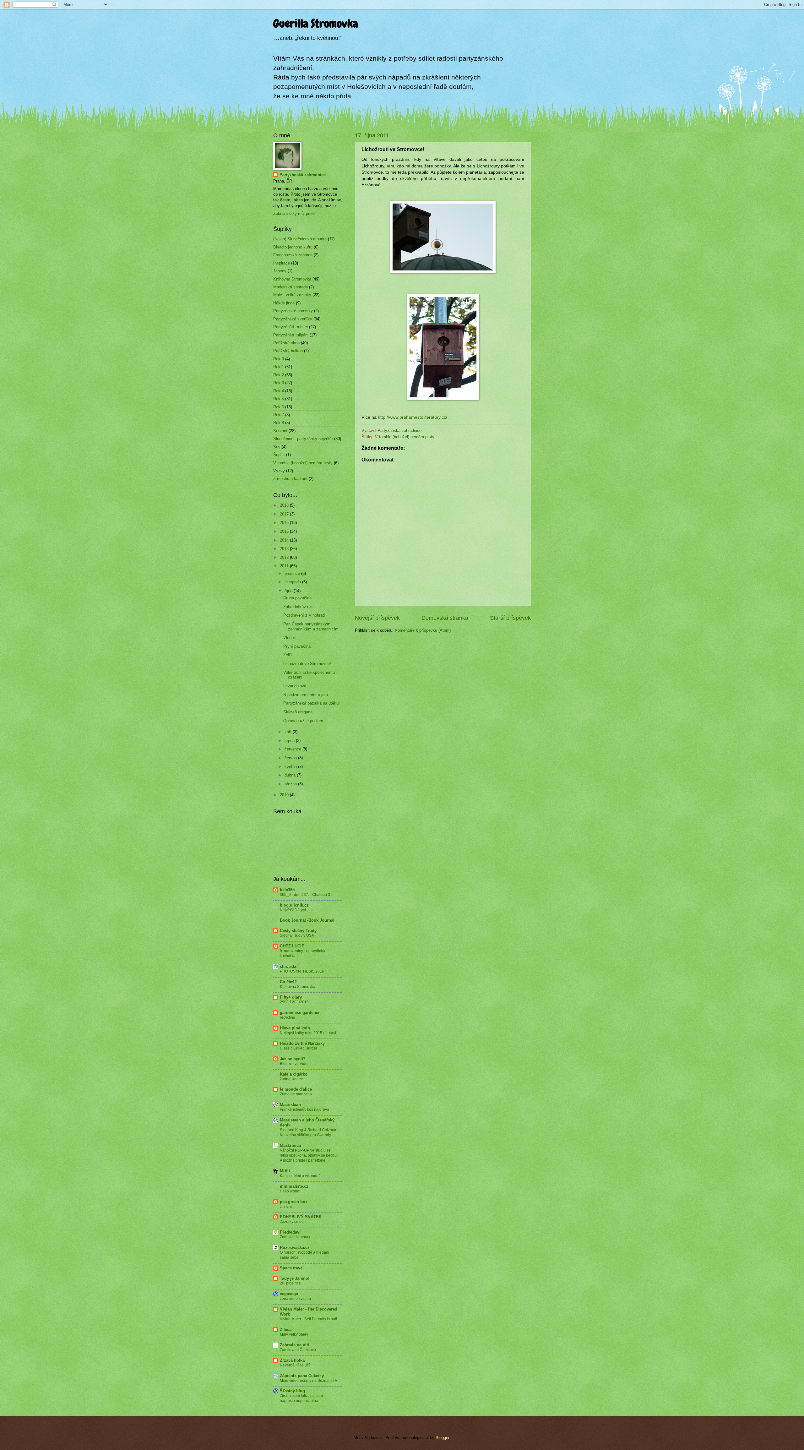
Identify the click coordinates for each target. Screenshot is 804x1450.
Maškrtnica (290, 1145)
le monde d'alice (296, 1089)
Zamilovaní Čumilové (298, 1350)
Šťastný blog (292, 1390)
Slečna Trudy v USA (297, 935)
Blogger (442, 1437)
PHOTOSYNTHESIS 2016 (302, 971)
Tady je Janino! (294, 1278)
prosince (293, 573)
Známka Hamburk (295, 1237)
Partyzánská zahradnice (303, 174)
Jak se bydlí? (293, 1058)
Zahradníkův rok (298, 606)
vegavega (289, 1293)
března (291, 784)
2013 (285, 548)
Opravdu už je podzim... (305, 720)
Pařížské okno (286, 343)
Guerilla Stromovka (315, 23)
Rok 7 (278, 414)
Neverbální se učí (295, 1365)
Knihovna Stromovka (292, 279)
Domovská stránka (444, 618)
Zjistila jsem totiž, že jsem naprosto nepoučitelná (301, 1398)
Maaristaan (290, 1104)
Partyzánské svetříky (292, 319)
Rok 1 (278, 366)
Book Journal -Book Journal (307, 920)
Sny (276, 446)
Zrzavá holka (292, 1360)
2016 (285, 522)
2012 (285, 557)
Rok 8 (278, 422)
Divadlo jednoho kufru (292, 247)
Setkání (280, 430)
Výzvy (279, 470)
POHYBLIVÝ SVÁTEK (301, 1216)
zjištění (286, 1206)
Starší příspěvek (510, 618)
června (291, 757)
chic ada (288, 966)
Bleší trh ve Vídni (294, 1063)
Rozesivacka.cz (295, 1247)
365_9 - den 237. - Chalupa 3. (305, 894)
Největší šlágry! (293, 910)
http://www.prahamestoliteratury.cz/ (412, 417)
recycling (287, 1017)
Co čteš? (288, 981)
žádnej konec (291, 1079)
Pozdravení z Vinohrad (304, 615)
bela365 (287, 889)
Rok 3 (278, 382)
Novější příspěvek (377, 618)
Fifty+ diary (291, 997)
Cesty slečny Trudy (298, 930)
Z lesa (285, 1329)
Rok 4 (278, 391)
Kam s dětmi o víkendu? (300, 1176)
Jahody (279, 271)
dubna (291, 775)
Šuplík (279, 454)
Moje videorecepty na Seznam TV (308, 1380)
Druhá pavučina (297, 598)
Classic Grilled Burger (298, 1048)
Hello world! (290, 1191)
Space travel (292, 1268)
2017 (285, 514)
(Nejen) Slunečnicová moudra (300, 239)
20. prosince (290, 1283)
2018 (285, 505)
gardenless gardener (300, 1012)
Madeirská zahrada (290, 287)
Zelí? (287, 654)
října (289, 590)
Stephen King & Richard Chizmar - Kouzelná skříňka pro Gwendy (309, 1132)
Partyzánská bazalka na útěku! (311, 703)
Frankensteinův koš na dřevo (304, 1109)
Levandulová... (296, 686)
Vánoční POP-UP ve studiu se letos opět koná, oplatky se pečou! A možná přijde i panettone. (309, 1155)
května (291, 766)
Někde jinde (284, 303)
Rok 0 (278, 359)
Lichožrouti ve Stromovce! (307, 663)
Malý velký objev (294, 1334)
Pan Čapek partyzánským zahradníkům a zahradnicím (311, 626)
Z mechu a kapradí (290, 478)
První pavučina (297, 646)
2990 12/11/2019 (294, 1002)
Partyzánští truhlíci (290, 326)
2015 (285, 531)
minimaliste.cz (294, 1186)
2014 (285, 540)
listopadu (293, 582)
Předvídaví (290, 1232)
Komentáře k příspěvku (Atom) (423, 630)
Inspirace (281, 263)
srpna (290, 740)
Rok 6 (278, 407)
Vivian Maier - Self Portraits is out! (308, 1319)
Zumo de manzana (296, 1094)
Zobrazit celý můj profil (294, 213)
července (293, 749)
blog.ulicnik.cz (294, 905)
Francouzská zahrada (292, 255)
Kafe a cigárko (293, 1074)
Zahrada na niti (294, 1345)
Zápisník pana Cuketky (302, 1375)
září (289, 731)
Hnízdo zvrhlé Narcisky (302, 1043)
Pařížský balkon (288, 350)
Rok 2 (278, 375)
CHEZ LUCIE (292, 946)
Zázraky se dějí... (294, 1221)
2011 (285, 566)
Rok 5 (278, 398)
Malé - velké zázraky (292, 294)
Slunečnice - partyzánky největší (303, 438)
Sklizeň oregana (297, 712)
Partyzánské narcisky (293, 310)
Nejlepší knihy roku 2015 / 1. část (308, 1033)
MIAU (285, 1171)
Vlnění (289, 637)
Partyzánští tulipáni (290, 335)
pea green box (293, 1201)
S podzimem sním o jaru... (307, 694)
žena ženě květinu (295, 1298)
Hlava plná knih (295, 1028)
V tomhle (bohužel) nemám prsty (404, 436)
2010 (285, 795)
